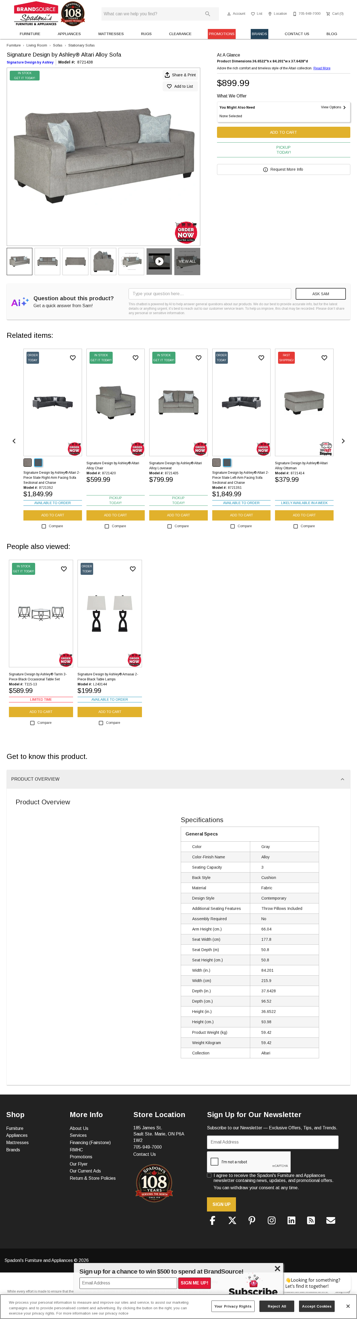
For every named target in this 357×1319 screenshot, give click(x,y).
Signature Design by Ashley (30, 62)
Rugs (146, 34)
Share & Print (184, 75)
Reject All (277, 1306)
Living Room (36, 45)
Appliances (69, 34)
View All (187, 261)
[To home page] (49, 14)
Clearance (180, 34)
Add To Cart (283, 132)
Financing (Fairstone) (90, 1142)
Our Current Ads (85, 1171)
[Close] (348, 1306)
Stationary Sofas (81, 45)
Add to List (183, 86)
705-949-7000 (147, 1147)
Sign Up (222, 1204)
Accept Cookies (317, 1306)
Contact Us (297, 34)
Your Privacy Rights (233, 1306)
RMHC (76, 1149)
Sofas (57, 45)
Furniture (30, 34)
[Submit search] (208, 14)
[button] (229, 14)
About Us (79, 1128)
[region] (178, 1306)
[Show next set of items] (343, 441)
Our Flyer (79, 1164)
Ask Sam (320, 294)
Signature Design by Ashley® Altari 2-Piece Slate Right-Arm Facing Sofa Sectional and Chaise (51, 478)
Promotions (222, 34)
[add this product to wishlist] (72, 358)
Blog (332, 34)
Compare (56, 526)
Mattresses (111, 34)
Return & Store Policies (93, 1178)
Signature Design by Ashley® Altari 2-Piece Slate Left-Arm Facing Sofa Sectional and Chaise (240, 478)
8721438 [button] (85, 62)
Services (78, 1135)
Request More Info (287, 169)
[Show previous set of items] (14, 441)
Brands (259, 34)
